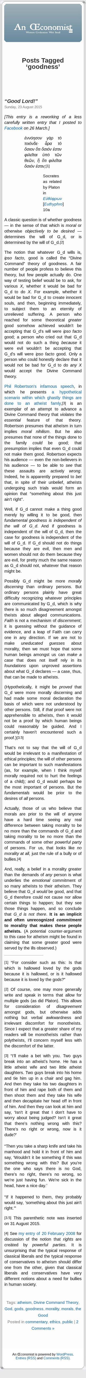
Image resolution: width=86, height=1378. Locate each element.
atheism (24, 1302)
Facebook (13, 128)
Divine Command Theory (56, 1302)
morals (67, 1309)
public (67, 1322)
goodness (34, 1309)
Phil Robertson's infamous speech (39, 386)
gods (18, 1309)
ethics (55, 1322)
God (8, 1309)
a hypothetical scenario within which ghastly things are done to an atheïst (43, 398)
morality (52, 1309)
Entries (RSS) (26, 1358)
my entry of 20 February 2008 (47, 1233)
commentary (36, 1322)
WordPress (64, 1354)
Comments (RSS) (56, 1358)
